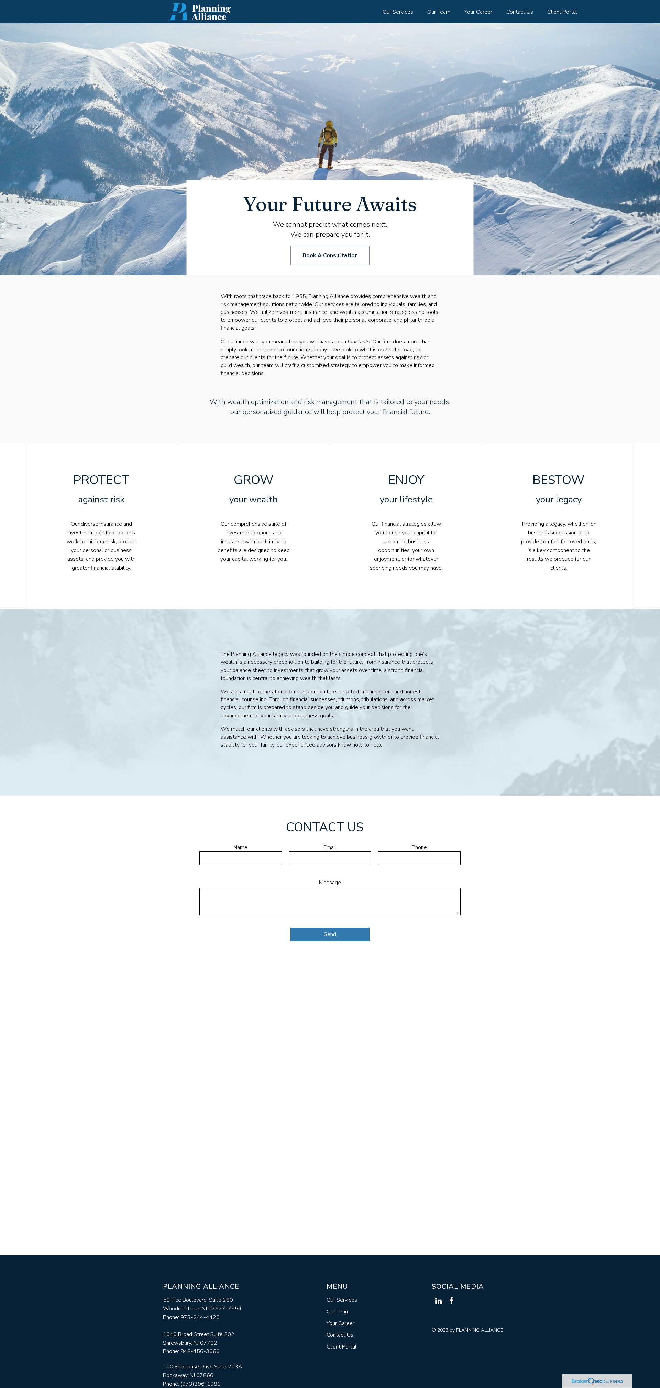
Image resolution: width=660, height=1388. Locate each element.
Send (330, 934)
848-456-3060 (200, 1351)
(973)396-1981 (200, 1384)
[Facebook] (451, 1300)
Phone (419, 847)
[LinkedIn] (438, 1300)
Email (329, 847)
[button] (398, 11)
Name (240, 847)
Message (330, 882)
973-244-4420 (200, 1317)
